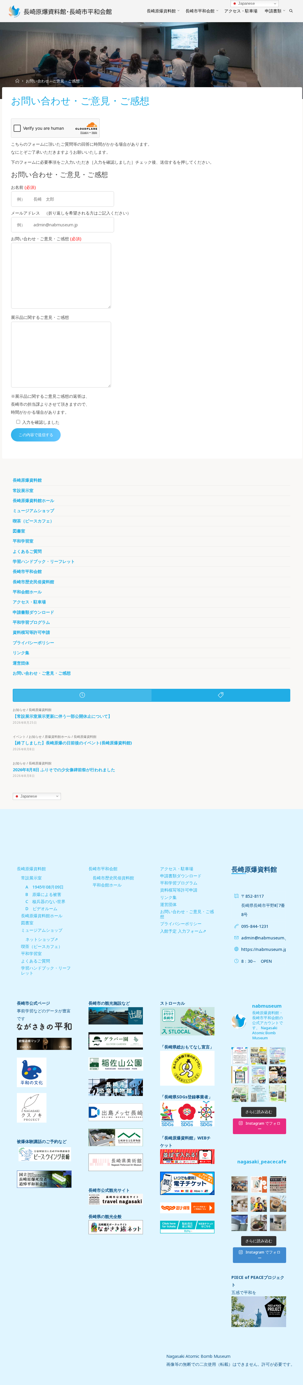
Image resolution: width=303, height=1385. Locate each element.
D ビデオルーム (41, 908)
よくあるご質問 (27, 551)
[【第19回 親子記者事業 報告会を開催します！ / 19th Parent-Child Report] (277, 1074)
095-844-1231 (254, 926)
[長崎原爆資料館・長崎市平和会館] (60, 11)
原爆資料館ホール (58, 736)
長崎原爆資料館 (27, 480)
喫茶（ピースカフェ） (33, 521)
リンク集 (21, 652)
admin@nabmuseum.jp (265, 938)
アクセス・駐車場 (29, 602)
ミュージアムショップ (33, 510)
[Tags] (221, 695)
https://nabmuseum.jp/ (265, 949)
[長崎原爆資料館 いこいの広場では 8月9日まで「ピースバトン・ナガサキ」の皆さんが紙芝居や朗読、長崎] (277, 1093)
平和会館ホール (27, 592)
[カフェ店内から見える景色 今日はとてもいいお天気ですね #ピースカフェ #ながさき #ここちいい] (239, 1223)
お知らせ (19, 709)
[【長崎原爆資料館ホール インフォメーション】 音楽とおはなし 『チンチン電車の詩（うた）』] (258, 1074)
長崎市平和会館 (27, 571)
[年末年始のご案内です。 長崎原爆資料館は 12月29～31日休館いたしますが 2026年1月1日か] (278, 1184)
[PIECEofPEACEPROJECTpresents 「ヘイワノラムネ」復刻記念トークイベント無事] (239, 1184)
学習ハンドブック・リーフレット (44, 561)
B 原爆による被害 (43, 894)
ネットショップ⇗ (41, 939)
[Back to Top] (280, 1376)
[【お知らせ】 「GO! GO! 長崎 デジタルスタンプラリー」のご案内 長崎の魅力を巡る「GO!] (240, 1074)
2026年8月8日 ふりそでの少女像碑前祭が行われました (64, 769)
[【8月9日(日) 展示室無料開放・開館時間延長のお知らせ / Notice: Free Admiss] (240, 1093)
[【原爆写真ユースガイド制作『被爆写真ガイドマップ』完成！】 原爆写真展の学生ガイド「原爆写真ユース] (258, 1055)
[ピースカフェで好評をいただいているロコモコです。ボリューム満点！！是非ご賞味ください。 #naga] (259, 1223)
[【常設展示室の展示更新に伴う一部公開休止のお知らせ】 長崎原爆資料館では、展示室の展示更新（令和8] (240, 1055)
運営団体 (21, 663)
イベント (19, 736)
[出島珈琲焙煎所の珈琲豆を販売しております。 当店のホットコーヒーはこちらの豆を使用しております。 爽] (278, 1223)
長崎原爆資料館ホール (33, 500)
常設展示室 (23, 490)
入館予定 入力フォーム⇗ (183, 931)
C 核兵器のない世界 (45, 901)
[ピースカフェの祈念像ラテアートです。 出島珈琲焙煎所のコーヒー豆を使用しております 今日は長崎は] (278, 1204)
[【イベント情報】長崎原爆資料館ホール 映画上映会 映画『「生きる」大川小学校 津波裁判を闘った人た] (277, 1055)
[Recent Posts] (82, 695)
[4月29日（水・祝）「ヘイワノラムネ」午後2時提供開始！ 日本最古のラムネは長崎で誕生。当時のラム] (259, 1184)
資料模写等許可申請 (31, 632)
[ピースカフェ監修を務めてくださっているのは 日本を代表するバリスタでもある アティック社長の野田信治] (259, 1204)
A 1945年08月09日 (44, 887)
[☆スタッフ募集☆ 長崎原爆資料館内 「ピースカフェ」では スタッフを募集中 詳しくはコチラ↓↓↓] (239, 1204)
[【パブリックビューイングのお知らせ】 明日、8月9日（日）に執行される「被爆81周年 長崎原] (258, 1093)
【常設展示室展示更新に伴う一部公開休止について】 (62, 716)
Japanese (28, 796)
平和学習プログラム (31, 622)
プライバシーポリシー (33, 642)
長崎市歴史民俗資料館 (33, 581)
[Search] (291, 10)
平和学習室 (23, 541)
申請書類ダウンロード (33, 612)
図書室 (19, 531)
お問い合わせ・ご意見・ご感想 (42, 673)
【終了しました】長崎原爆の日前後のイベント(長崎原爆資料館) (72, 743)
